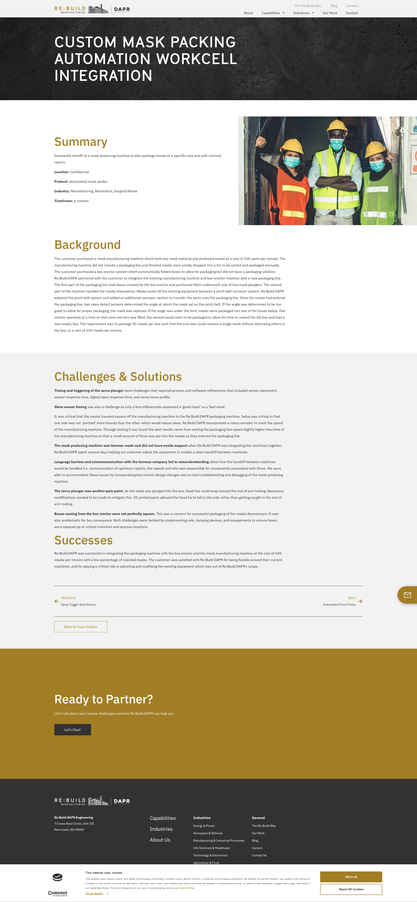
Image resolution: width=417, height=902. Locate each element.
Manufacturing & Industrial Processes (219, 840)
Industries (301, 13)
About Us (160, 839)
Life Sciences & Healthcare (211, 848)
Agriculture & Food (206, 863)
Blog (334, 5)
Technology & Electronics (210, 855)
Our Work (330, 13)
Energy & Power (204, 826)
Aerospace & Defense (208, 833)
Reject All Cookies (351, 889)
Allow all (351, 876)
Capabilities (271, 13)
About (248, 13)
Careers (352, 5)
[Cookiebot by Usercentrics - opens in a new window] (58, 894)
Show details (94, 893)
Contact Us (259, 855)
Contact (352, 13)
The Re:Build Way (308, 5)
